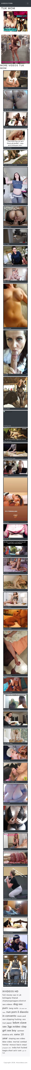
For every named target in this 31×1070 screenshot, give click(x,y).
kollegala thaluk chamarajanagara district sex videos (14, 1001)
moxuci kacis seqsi (18, 1044)
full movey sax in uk (11, 995)
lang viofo (13, 1008)
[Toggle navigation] (28, 3)
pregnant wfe (6, 1048)
